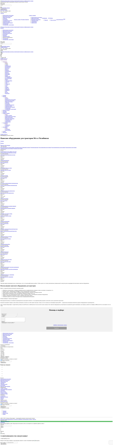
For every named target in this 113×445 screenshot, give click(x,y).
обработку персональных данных (60, 324)
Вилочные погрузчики (7, 31)
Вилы (1, 147)
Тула (6, 86)
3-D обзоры (7, 129)
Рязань (6, 79)
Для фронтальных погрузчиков (6, 148)
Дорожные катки (6, 36)
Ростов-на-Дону (8, 78)
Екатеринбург (8, 71)
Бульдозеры (5, 34)
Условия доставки (4, 393)
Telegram (4, 411)
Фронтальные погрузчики (8, 30)
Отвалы (9, 147)
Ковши (13, 147)
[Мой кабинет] (1, 54)
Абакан (6, 64)
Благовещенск (8, 65)
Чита (6, 91)
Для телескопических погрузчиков (58, 147)
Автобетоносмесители (7, 33)
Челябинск (7, 90)
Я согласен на (57, 324)
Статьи (1, 399)
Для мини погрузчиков (17, 148)
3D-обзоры (2, 390)
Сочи (6, 82)
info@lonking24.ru (3, 135)
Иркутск (7, 72)
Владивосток (7, 67)
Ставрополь (7, 83)
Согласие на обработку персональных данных (23, 419)
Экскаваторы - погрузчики (8, 39)
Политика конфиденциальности (6, 419)
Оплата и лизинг (3, 392)
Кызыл (6, 75)
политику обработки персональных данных (53, 423)
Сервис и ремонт (8, 115)
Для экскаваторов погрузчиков (45, 147)
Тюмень (6, 87)
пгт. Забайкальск (8, 77)
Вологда (6, 69)
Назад (6, 62)
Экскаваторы (5, 38)
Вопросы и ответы (4, 396)
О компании (7, 124)
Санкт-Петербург (8, 80)
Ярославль (7, 93)
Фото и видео (3, 391)
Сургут (6, 84)
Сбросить (7, 356)
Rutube (4, 414)
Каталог (2, 28)
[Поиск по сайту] (1, 53)
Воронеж (7, 70)
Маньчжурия (7, 76)
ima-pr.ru (34, 419)
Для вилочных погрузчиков (70, 147)
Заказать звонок (3, 59)
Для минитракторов (34, 147)
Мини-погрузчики (6, 32)
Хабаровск (7, 89)
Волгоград (7, 68)
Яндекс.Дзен (5, 413)
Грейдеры (5, 35)
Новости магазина (5, 360)
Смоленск (7, 81)
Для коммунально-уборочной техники (22, 147)
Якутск (6, 92)
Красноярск (7, 74)
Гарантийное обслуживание (6, 389)
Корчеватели (5, 147)
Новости (2, 397)
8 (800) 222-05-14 (3, 47)
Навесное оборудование (5, 386)
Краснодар (7, 73)
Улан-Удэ (7, 88)
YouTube (4, 412)
